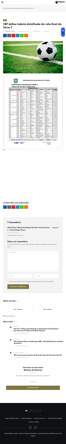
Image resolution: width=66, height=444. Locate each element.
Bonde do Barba (18, 352)
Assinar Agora (33, 387)
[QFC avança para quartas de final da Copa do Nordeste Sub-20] (7, 355)
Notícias (16, 326)
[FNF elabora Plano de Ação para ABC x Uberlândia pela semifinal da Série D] (7, 342)
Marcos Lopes (10, 31)
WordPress (52, 433)
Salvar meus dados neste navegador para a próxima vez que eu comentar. (32, 281)
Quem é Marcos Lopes (12, 418)
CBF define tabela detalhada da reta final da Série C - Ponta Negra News (28, 229)
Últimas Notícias (27, 418)
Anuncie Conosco (40, 418)
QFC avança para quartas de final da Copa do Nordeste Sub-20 (38, 355)
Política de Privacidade (55, 418)
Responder (55, 227)
